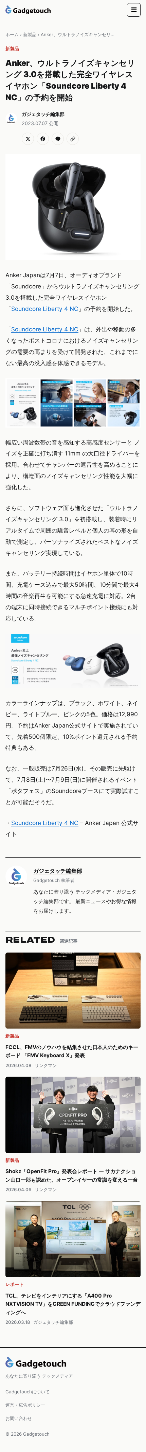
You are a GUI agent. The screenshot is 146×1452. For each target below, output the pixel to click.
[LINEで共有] (58, 139)
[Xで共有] (28, 139)
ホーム (12, 34)
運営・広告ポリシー (25, 1405)
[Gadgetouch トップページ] (28, 9)
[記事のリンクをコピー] (73, 139)
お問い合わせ (18, 1418)
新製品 (29, 34)
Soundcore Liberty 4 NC (44, 308)
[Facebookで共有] (43, 139)
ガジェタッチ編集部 (57, 870)
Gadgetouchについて (27, 1391)
